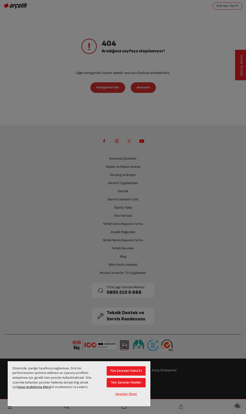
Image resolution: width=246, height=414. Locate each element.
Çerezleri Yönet (126, 394)
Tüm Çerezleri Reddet (126, 382)
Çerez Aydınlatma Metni (34, 387)
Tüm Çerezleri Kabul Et (126, 371)
